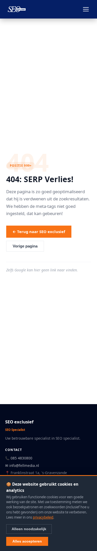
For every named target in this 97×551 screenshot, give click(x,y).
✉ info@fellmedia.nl (22, 465)
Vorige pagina (25, 246)
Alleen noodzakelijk (29, 529)
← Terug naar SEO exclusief (38, 231)
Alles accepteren (27, 541)
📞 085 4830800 (18, 458)
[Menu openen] (86, 9)
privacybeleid (43, 517)
